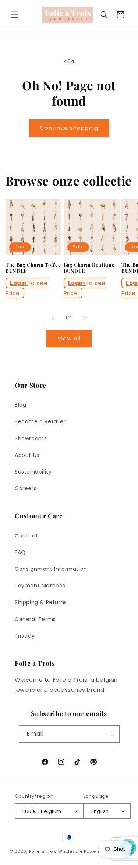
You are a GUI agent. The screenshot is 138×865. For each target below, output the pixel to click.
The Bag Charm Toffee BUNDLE (33, 268)
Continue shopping (69, 128)
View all (69, 338)
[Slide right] (85, 318)
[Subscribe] (111, 734)
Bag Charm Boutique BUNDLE (89, 268)
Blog (20, 404)
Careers (25, 488)
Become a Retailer (40, 421)
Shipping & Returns (41, 602)
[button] (15, 15)
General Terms (35, 619)
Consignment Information (51, 569)
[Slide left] (53, 318)
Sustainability (33, 471)
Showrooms (31, 438)
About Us (27, 455)
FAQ (20, 552)
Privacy (25, 636)
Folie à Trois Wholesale (56, 851)
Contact (26, 535)
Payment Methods (40, 585)
